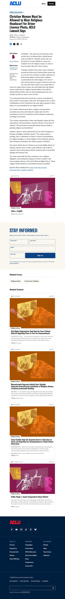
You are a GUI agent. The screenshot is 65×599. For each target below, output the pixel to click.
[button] (18, 44)
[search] (53, 588)
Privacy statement (24, 581)
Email (12, 247)
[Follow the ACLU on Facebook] (12, 530)
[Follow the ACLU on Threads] (31, 530)
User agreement (14, 581)
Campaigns (28, 545)
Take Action (47, 552)
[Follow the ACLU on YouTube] (16, 530)
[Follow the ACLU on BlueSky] (35, 530)
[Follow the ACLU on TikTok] (26, 530)
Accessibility (45, 581)
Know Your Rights (31, 555)
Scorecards (29, 566)
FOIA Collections (30, 552)
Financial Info (14, 552)
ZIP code (13, 254)
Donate (51, 4)
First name (13, 240)
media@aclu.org (14, 67)
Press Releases (16, 12)
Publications (29, 562)
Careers (12, 545)
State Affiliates (14, 559)
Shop (45, 548)
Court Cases (29, 548)
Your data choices (35, 581)
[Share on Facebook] (11, 45)
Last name (32, 240)
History (12, 555)
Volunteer (46, 555)
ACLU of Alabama (22, 37)
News (27, 559)
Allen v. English (19, 35)
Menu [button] (44, 4)
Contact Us (13, 548)
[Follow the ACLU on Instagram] (21, 530)
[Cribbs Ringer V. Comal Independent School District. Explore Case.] (32, 484)
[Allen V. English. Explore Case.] (32, 195)
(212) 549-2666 (13, 69)
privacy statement (14, 263)
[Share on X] (14, 45)
